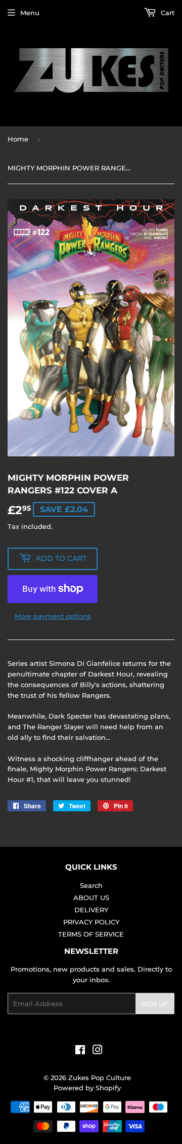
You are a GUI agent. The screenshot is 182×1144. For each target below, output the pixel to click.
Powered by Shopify (87, 1088)
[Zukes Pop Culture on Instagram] (98, 1051)
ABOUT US (91, 897)
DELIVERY (91, 910)
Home (18, 139)
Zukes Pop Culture (99, 1078)
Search (91, 885)
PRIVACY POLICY (91, 922)
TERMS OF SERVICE (91, 934)
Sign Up (155, 1004)
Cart (166, 13)
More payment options (53, 616)
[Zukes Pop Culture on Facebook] (80, 1051)
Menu (29, 13)
